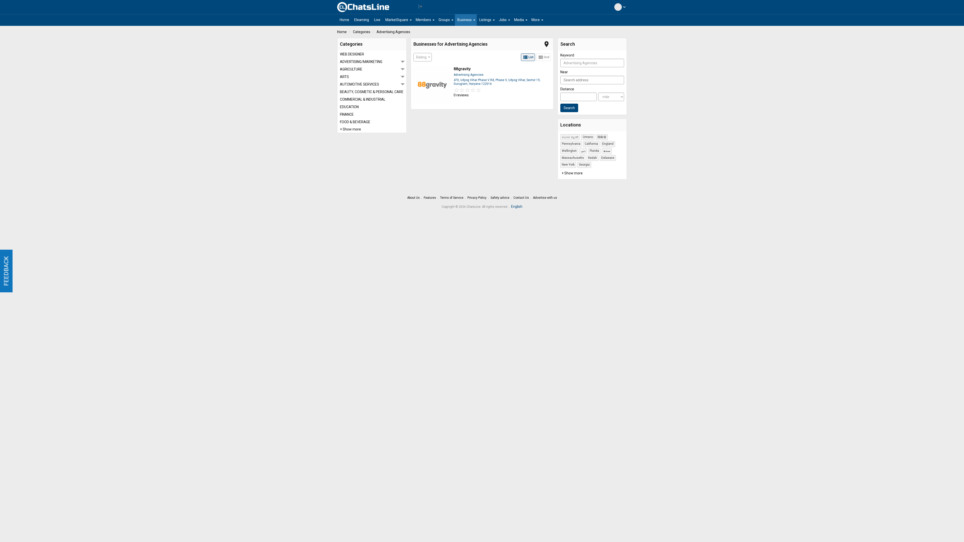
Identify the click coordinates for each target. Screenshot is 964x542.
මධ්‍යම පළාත (570, 137)
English (516, 207)
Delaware (607, 158)
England (608, 144)
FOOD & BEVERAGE (355, 122)
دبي (583, 151)
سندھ (606, 151)
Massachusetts (573, 158)
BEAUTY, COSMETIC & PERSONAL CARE (371, 92)
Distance (567, 89)
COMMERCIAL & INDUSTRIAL (362, 99)
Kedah (592, 158)
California (591, 144)
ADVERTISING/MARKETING (361, 62)
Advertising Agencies (393, 32)
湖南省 (601, 137)
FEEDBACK (6, 271)
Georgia (584, 164)
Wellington (569, 151)
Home (342, 32)
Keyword (567, 55)
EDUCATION (349, 107)
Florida (594, 151)
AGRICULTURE (351, 69)
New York (568, 164)
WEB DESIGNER (352, 54)
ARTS (344, 77)
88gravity (462, 68)
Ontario (588, 137)
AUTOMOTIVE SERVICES (359, 84)
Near (564, 72)
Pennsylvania (571, 144)
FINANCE (347, 114)
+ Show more (350, 129)
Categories (361, 32)
